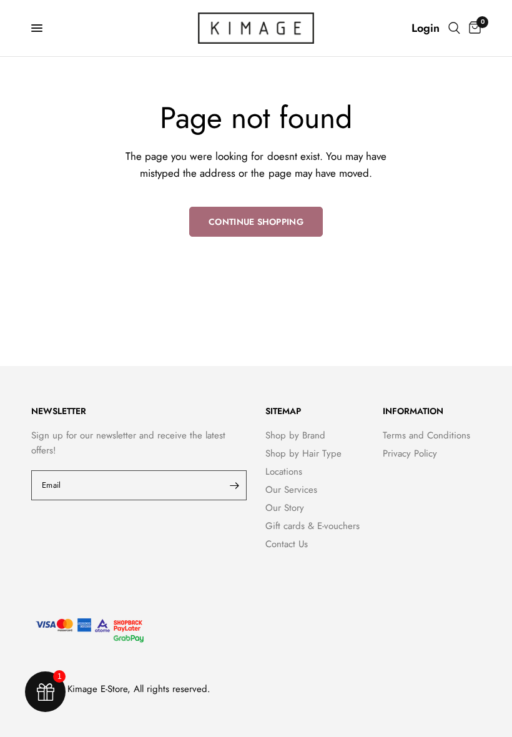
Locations (283, 471)
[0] (473, 28)
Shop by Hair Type (303, 453)
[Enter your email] (234, 485)
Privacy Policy (410, 453)
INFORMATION (413, 411)
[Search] (454, 28)
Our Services (291, 490)
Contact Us (286, 544)
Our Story (284, 508)
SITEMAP (283, 411)
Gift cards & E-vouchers (312, 526)
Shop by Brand (295, 435)
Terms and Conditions (426, 435)
